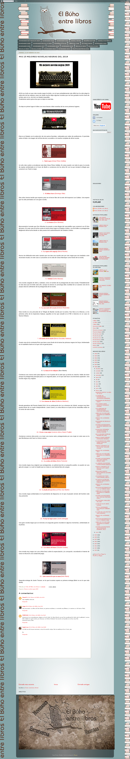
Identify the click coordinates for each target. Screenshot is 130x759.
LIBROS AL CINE (74, 43)
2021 (95, 364)
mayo (97, 384)
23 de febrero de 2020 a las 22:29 (37, 627)
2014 (95, 546)
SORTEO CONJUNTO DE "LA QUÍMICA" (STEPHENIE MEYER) (105, 310)
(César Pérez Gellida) (59, 161)
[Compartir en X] (52, 587)
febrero (98, 390)
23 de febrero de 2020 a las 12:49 (37, 615)
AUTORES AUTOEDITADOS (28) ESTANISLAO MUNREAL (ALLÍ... (103, 528)
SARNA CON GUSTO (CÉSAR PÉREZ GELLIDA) (104, 234)
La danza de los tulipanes (50, 370)
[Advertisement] (54, 670)
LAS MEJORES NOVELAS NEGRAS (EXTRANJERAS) (104, 258)
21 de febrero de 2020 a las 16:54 (36, 597)
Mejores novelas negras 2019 (31, 589)
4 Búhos (95, 320)
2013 (95, 548)
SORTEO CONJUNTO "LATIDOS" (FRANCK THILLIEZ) (104, 279)
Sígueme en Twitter (94, 121)
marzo (97, 388)
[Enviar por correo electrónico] (49, 587)
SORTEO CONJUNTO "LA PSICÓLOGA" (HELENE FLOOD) (102, 447)
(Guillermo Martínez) (61, 401)
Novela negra (96, 341)
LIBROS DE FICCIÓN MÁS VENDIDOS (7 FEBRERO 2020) (103, 492)
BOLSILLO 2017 (93, 46)
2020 (96, 366)
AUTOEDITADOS (87, 43)
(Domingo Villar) (59, 193)
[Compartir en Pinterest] (55, 587)
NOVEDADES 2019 (100, 43)
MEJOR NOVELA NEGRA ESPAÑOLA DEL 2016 (104, 302)
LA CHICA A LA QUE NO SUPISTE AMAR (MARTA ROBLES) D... (103, 481)
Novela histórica (97, 339)
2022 (95, 362)
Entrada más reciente (26, 684)
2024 (95, 358)
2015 (95, 543)
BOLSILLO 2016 (24, 49)
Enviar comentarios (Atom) (31, 687)
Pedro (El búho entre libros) (101, 210)
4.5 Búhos (95, 322)
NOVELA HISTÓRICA (104, 41)
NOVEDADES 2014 (50, 49)
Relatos (95, 345)
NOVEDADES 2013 (64, 49)
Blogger (75, 755)
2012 (95, 550)
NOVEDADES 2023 (62, 41)
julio (97, 379)
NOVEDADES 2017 (39, 46)
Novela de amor (97, 335)
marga (23, 606)
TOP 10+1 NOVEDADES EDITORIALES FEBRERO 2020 (103, 509)
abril (97, 386)
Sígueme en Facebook (94, 117)
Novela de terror (97, 337)
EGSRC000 (25, 615)
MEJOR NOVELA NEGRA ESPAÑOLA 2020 (104, 250)
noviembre (98, 370)
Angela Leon (25, 627)
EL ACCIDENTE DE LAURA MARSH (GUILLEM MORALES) (103, 442)
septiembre (98, 375)
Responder (25, 601)
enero (97, 532)
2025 (95, 355)
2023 (95, 360)
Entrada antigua (83, 684)
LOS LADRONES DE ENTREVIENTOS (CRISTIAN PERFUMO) (102, 410)
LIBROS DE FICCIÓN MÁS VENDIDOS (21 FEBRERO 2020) (103, 415)
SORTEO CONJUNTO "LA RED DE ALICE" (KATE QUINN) (102, 468)
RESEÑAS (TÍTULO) (60, 43)
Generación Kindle (97, 326)
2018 (95, 537)
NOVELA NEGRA (76, 41)
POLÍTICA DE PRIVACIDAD (81, 49)
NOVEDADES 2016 (53, 46)
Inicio (56, 684)
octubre (98, 373)
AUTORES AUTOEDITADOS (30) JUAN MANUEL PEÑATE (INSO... (103, 460)
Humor (94, 328)
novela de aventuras (98, 347)
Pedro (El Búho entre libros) (101, 208)
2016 (95, 541)
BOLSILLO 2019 (81, 46)
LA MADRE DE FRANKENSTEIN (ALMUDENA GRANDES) (103, 397)
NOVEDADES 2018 (24, 46)
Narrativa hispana (97, 332)
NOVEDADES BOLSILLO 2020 (42, 43)
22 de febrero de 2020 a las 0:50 (34, 606)
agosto (97, 377)
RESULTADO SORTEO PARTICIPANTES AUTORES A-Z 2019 (103, 473)
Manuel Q (24, 597)
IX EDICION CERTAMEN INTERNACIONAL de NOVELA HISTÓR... (102, 431)
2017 (95, 539)
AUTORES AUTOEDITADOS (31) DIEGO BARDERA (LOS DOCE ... (103, 426)
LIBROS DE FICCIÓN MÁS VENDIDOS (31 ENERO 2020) (102, 523)
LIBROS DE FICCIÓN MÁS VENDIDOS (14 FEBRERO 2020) (103, 455)
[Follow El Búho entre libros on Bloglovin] (99, 126)
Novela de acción (97, 334)
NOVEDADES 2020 (24, 43)
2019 (95, 535)
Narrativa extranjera (98, 330)
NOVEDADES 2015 (67, 46)
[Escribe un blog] (51, 587)
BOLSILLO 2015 (36, 49)
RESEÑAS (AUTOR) (89, 41)
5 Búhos (95, 324)
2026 (95, 353)
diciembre (98, 368)
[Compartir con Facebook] (54, 587)
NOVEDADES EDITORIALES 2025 (29, 41)
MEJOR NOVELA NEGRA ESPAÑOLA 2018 (104, 295)
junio (97, 381)
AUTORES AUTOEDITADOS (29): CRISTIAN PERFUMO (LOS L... (103, 497)
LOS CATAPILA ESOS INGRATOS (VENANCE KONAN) (102, 405)
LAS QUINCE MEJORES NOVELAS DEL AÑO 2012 (104, 219)
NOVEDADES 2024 (48, 41)
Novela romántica (97, 343)
